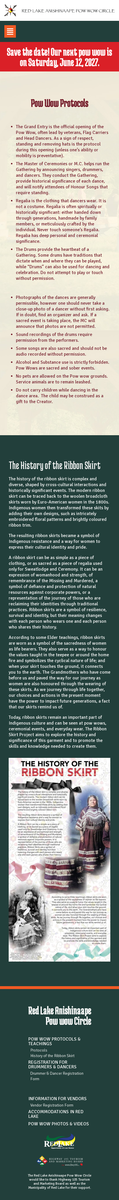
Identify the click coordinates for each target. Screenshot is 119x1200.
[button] (10, 31)
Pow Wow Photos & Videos (58, 1124)
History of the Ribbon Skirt (52, 1055)
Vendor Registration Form (51, 1105)
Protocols (38, 1050)
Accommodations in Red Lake (55, 1114)
